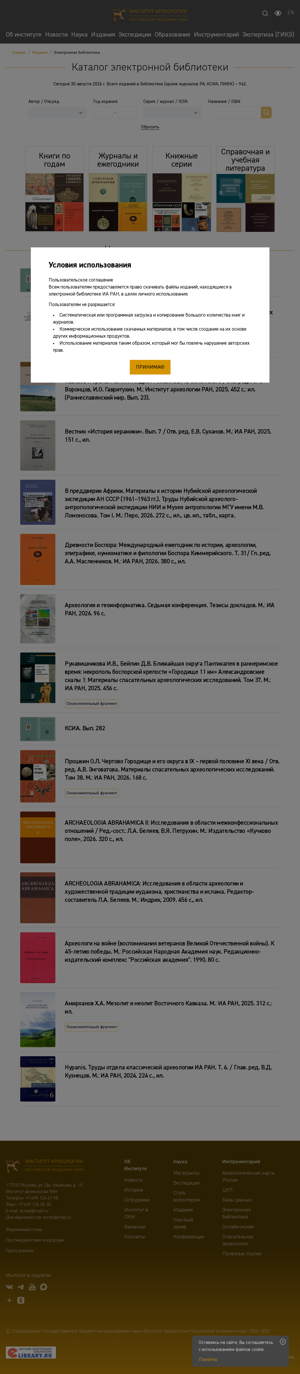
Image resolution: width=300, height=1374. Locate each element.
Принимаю (150, 367)
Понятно (208, 1359)
